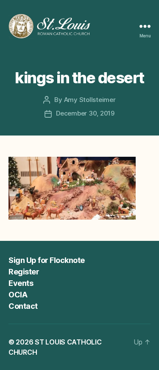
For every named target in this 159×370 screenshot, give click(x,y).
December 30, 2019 (85, 113)
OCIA (17, 294)
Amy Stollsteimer (90, 100)
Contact (23, 306)
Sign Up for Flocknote (46, 260)
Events (20, 283)
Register (23, 271)
